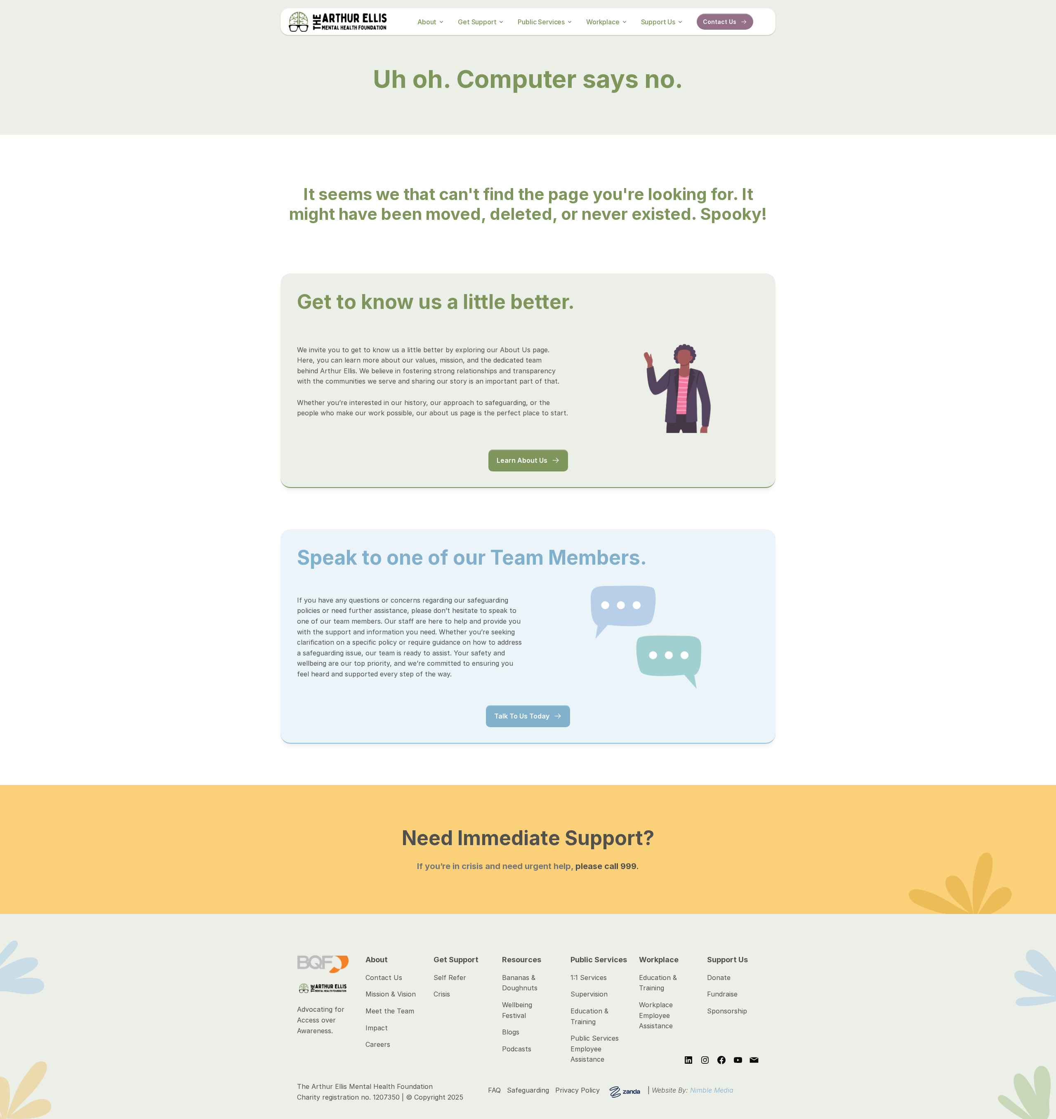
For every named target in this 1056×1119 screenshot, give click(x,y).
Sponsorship (727, 1011)
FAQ (494, 1090)
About (426, 22)
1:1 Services (588, 977)
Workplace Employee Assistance (657, 1015)
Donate (719, 977)
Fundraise (722, 994)
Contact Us (383, 977)
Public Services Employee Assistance (595, 1048)
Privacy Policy (577, 1090)
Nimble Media (711, 1090)
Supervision (589, 994)
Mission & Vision (390, 994)
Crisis (442, 994)
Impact (376, 1028)
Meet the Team (389, 1011)
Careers (377, 1044)
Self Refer (450, 977)
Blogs (510, 1032)
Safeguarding (528, 1090)
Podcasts (516, 1049)
